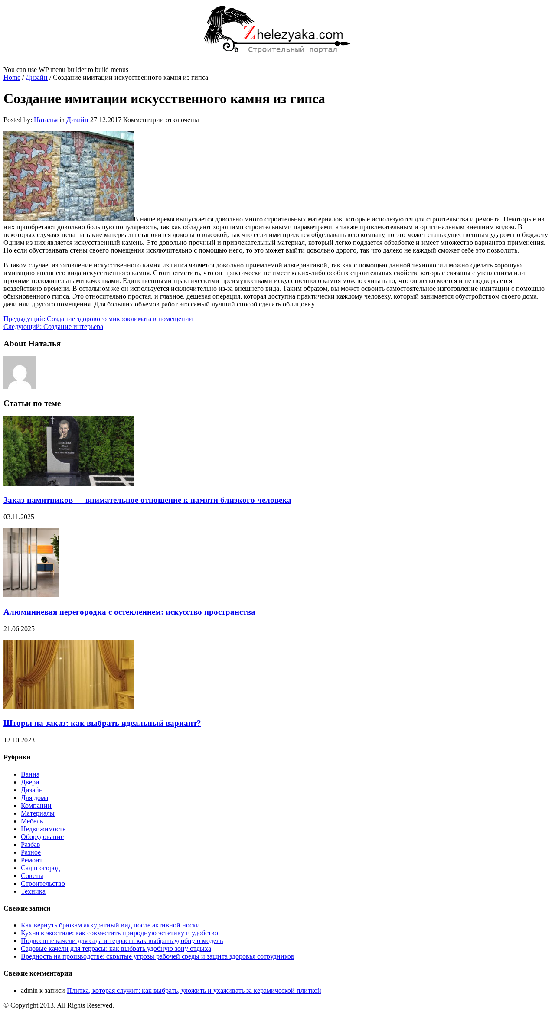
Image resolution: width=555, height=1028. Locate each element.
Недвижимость (43, 829)
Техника (33, 891)
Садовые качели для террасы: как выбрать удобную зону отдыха (116, 948)
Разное (31, 852)
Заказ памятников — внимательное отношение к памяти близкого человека (147, 499)
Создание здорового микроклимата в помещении (98, 318)
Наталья (46, 120)
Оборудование (42, 836)
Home (11, 77)
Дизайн (37, 77)
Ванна (30, 774)
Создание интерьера (53, 326)
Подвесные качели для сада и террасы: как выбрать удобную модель (122, 940)
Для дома (34, 797)
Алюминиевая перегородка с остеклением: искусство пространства (129, 611)
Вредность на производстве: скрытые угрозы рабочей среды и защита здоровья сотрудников (157, 956)
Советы (32, 875)
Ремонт (31, 860)
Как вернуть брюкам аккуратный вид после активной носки (110, 925)
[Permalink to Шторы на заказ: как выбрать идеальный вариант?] (68, 706)
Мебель (32, 821)
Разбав (30, 844)
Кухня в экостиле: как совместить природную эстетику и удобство (119, 933)
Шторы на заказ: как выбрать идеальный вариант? (102, 723)
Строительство (43, 883)
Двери (30, 782)
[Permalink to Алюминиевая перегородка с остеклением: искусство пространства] (31, 595)
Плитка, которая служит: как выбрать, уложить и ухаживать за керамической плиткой (194, 990)
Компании (36, 805)
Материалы (38, 813)
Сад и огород (40, 868)
